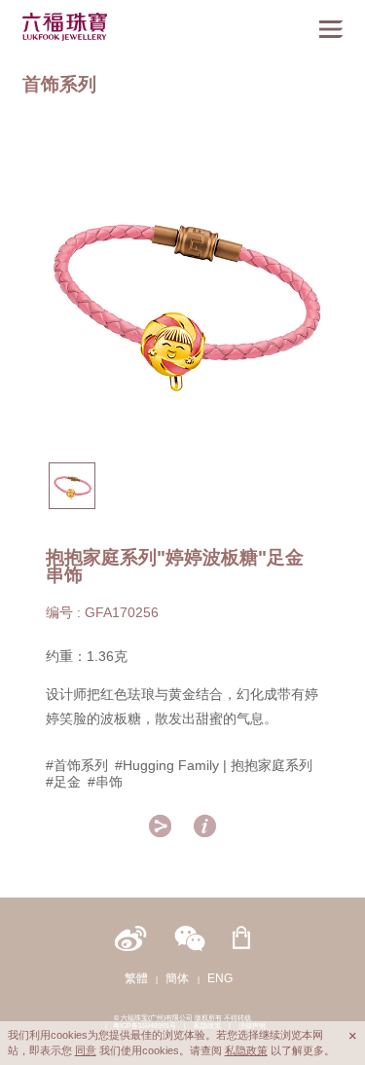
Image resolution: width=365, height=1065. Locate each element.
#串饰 (105, 782)
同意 (85, 1050)
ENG (220, 978)
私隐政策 (246, 1050)
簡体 (177, 978)
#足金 (63, 782)
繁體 (136, 978)
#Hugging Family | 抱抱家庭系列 (213, 765)
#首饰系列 (77, 765)
